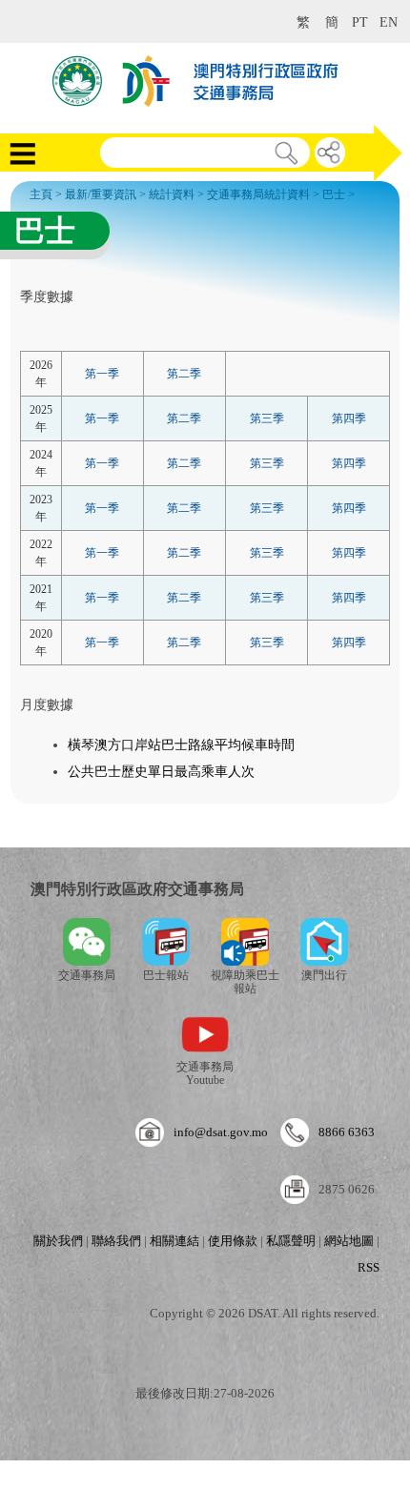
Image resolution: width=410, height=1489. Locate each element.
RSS (368, 1267)
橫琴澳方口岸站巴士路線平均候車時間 (181, 745)
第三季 (267, 418)
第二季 (184, 373)
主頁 (41, 194)
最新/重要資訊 (100, 194)
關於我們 (58, 1241)
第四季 (349, 418)
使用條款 (232, 1241)
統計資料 (172, 194)
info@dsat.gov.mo (221, 1132)
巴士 (333, 194)
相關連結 (174, 1241)
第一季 (102, 373)
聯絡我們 (116, 1241)
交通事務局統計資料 (258, 194)
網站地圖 (349, 1241)
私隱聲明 (291, 1241)
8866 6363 (346, 1132)
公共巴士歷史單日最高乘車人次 (161, 772)
